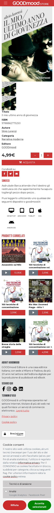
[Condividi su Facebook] (4, 174)
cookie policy (10, 476)
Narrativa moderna (12, 139)
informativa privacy (29, 462)
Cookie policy (9, 422)
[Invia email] (16, 174)
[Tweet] (10, 174)
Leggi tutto (22, 410)
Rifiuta (15, 505)
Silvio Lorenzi (9, 131)
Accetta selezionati (39, 505)
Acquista (29, 162)
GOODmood (9, 147)
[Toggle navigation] (6, 3)
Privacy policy (9, 416)
